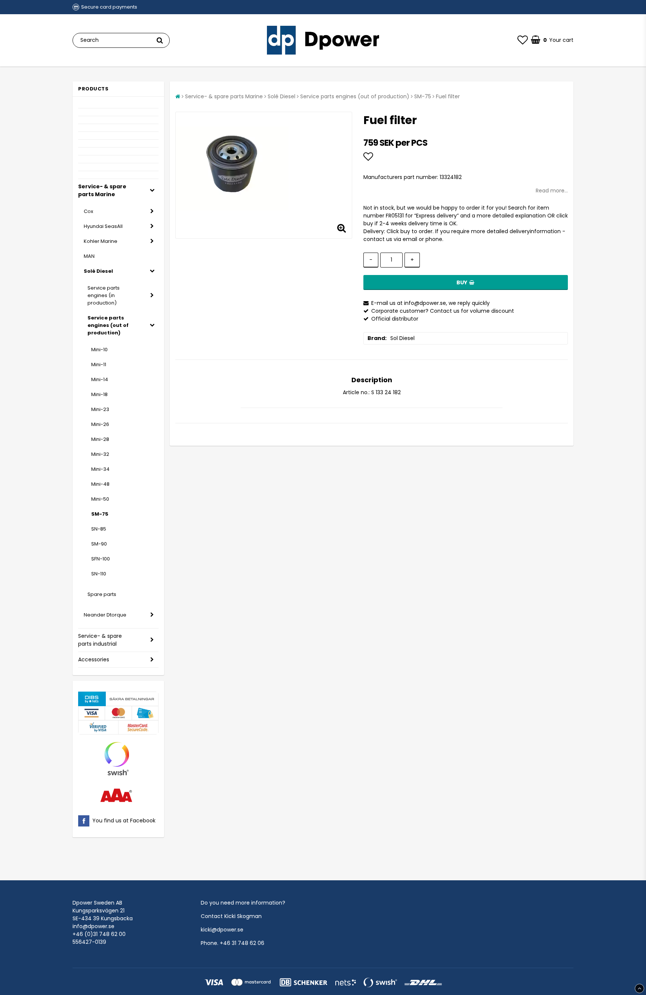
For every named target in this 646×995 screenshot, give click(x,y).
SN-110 (98, 573)
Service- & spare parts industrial (100, 640)
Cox (88, 211)
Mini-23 (100, 409)
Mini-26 (100, 424)
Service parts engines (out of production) (108, 325)
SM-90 (99, 543)
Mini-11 (98, 364)
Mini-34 (100, 469)
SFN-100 (100, 558)
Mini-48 (100, 484)
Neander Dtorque (105, 614)
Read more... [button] (552, 190)
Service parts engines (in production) (103, 295)
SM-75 (99, 513)
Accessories (93, 659)
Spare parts (101, 594)
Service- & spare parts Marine (102, 190)
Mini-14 (99, 379)
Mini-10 (99, 349)
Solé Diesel (98, 271)
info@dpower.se (93, 926)
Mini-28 (100, 439)
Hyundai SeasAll (103, 226)
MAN (89, 256)
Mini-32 (100, 454)
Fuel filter (448, 96)
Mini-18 (99, 394)
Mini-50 (100, 499)
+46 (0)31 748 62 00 (99, 934)
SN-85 (98, 528)
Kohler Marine (100, 241)
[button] (522, 40)
